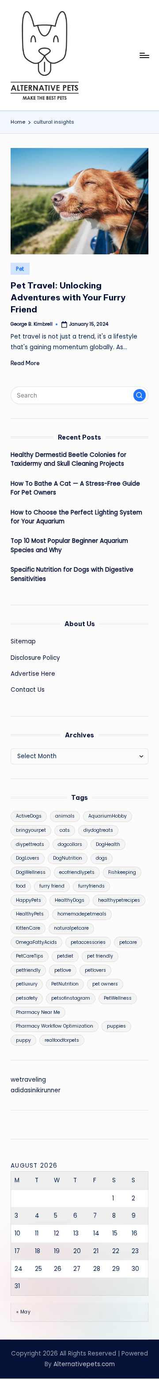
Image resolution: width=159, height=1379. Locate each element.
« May (23, 1312)
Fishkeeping (122, 872)
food (21, 886)
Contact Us (28, 690)
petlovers (95, 970)
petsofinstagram (70, 998)
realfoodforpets (62, 1040)
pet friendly (100, 956)
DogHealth (108, 844)
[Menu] (144, 55)
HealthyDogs (69, 900)
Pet (20, 269)
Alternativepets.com (84, 1364)
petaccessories (88, 942)
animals (65, 816)
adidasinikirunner (36, 1090)
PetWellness (118, 998)
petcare (128, 942)
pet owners (105, 984)
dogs (101, 858)
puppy (23, 1040)
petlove (62, 970)
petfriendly (28, 970)
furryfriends (91, 886)
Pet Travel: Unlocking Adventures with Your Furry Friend (68, 297)
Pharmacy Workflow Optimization (54, 1026)
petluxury (27, 984)
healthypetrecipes (119, 900)
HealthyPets (30, 914)
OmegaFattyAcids (36, 942)
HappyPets (28, 900)
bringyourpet (31, 830)
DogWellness (30, 872)
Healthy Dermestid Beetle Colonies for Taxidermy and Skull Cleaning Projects (68, 459)
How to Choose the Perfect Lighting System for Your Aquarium (76, 517)
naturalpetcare (71, 928)
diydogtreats (98, 830)
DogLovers (27, 858)
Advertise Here (33, 674)
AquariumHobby (107, 816)
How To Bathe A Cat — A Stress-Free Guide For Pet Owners (75, 488)
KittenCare (28, 928)
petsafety (27, 998)
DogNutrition (67, 858)
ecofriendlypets (77, 872)
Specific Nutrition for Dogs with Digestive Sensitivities (72, 574)
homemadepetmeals (81, 914)
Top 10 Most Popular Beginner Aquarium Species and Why (69, 545)
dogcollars (70, 844)
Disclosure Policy (35, 658)
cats (65, 830)
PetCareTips (29, 956)
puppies (116, 1026)
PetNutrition (65, 984)
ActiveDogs (29, 816)
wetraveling (28, 1079)
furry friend (51, 886)
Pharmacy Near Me (38, 1012)
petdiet (65, 956)
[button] (139, 395)
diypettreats (30, 844)
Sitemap (23, 641)
